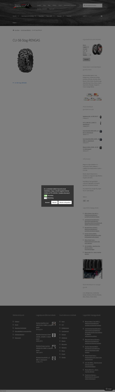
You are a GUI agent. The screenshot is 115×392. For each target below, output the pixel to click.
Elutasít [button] (47, 202)
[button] (45, 196)
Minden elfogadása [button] (65, 202)
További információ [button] (64, 193)
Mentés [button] (54, 202)
